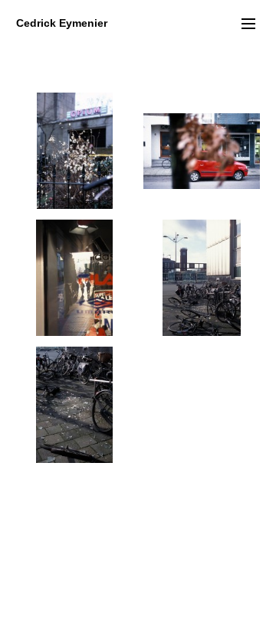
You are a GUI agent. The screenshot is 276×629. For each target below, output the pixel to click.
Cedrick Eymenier (61, 23)
